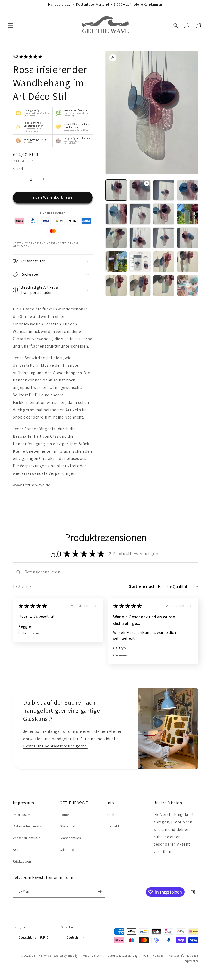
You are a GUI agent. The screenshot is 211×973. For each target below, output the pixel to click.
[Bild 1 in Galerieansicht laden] (116, 190)
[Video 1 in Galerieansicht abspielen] (140, 190)
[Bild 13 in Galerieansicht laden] (140, 261)
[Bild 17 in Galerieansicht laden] (140, 285)
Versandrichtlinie (26, 837)
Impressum (22, 814)
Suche (111, 814)
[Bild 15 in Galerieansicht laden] (187, 261)
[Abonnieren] (99, 892)
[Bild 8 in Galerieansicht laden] (116, 238)
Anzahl (18, 169)
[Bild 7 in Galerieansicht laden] (187, 214)
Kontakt (113, 826)
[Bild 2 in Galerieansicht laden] (163, 190)
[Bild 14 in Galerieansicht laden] (163, 261)
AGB (16, 849)
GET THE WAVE (41, 956)
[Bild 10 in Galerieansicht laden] (163, 238)
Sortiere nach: (143, 586)
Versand (158, 956)
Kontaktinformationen (183, 956)
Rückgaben (22, 861)
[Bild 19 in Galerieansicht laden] (187, 285)
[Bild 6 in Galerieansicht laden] (163, 214)
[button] (10, 25)
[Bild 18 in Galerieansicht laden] (163, 285)
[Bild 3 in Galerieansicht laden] (187, 190)
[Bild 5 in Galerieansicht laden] (140, 214)
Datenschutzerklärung (31, 826)
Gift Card (67, 849)
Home (64, 814)
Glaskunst (67, 826)
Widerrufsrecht (93, 956)
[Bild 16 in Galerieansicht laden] (116, 285)
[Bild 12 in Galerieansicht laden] (116, 261)
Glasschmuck (70, 837)
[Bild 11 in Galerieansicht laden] (187, 238)
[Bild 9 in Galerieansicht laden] (140, 238)
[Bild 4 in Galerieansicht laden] (116, 214)
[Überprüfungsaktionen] (96, 605)
